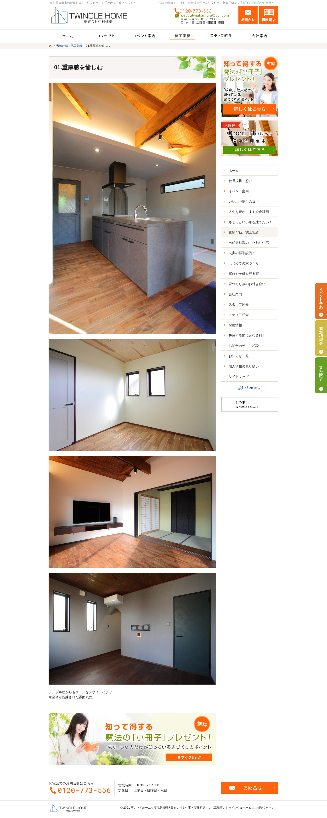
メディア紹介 (239, 315)
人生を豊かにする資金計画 (249, 212)
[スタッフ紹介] (221, 36)
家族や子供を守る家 (244, 273)
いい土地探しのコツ (244, 201)
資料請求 (268, 15)
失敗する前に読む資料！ (247, 335)
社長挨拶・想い (240, 181)
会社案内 (235, 294)
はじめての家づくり (244, 263)
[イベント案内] (144, 36)
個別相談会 (321, 338)
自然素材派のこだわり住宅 (249, 243)
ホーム (234, 170)
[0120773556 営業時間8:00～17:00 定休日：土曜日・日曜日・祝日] (203, 16)
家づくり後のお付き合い (247, 284)
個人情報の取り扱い (244, 366)
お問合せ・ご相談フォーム (249, 788)
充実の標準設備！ (242, 253)
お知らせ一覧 (239, 356)
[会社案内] (259, 36)
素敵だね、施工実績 (244, 232)
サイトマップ (239, 376)
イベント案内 (239, 191)
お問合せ (248, 15)
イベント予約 (321, 301)
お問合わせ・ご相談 (244, 346)
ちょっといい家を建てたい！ (250, 222)
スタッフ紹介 (239, 304)
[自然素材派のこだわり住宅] (106, 36)
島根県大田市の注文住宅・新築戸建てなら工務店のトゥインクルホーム (205, 807)
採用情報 (235, 325)
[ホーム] (68, 36)
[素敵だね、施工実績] (183, 36)
